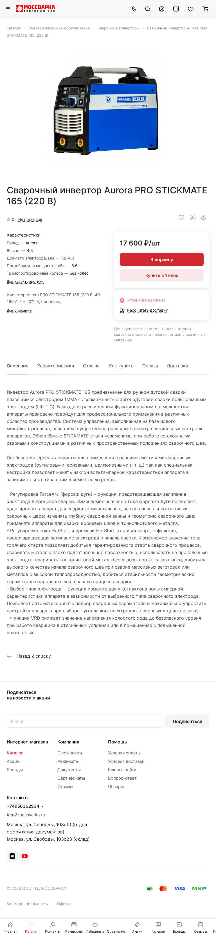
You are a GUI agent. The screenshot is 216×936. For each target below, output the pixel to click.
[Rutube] (12, 856)
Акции (13, 761)
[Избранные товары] (191, 8)
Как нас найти (122, 769)
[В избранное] (181, 217)
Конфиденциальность (27, 903)
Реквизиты (68, 761)
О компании (69, 753)
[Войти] (161, 8)
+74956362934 (23, 806)
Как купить (121, 366)
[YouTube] (24, 856)
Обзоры (116, 786)
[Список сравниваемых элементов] (176, 8)
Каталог (15, 753)
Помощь (117, 742)
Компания (68, 742)
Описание (17, 366)
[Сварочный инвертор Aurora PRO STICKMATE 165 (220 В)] (108, 111)
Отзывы (91, 366)
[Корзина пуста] (205, 8)
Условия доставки (126, 761)
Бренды (15, 769)
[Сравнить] (192, 217)
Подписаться (187, 721)
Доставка (177, 366)
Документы (69, 769)
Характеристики (55, 366)
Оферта (64, 903)
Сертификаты (71, 778)
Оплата (150, 366)
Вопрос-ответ (122, 778)
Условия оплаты (124, 753)
